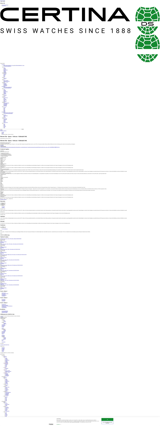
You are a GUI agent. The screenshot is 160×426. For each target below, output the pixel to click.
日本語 (51, 147)
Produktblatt (2, 145)
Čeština (39, 147)
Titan (4, 98)
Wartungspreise (4, 306)
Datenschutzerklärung (5, 311)
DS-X (4, 75)
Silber (4, 110)
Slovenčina (31, 147)
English (7, 147)
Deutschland (3, 325)
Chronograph (5, 103)
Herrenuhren (3, 86)
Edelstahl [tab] (3, 207)
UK (2, 340)
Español (9, 147)
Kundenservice (4, 5)
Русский (43, 147)
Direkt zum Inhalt (2, 0)
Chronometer (5, 104)
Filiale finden (2, 242)
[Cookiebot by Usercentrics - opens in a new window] (51, 424)
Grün (6, 398)
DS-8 (2, 133)
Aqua (4, 67)
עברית (49, 147)
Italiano (13, 147)
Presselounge (3, 294)
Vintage (5, 68)
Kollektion (3, 64)
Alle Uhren (5, 356)
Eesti (5, 147)
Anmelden (1, 316)
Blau (4, 108)
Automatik (5, 78)
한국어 (59, 147)
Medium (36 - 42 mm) (7, 81)
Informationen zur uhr (3, 157)
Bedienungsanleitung (3, 146)
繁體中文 (56, 147)
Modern (5, 70)
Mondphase (5, 105)
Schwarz (5, 107)
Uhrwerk (2, 181)
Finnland (3, 326)
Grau (4, 109)
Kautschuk (5, 101)
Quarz (4, 96)
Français (11, 147)
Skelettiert (5, 72)
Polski (24, 147)
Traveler (5, 69)
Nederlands (17, 147)
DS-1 (4, 76)
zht (37, 147)
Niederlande (3, 331)
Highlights (5, 84)
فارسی (46, 147)
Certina (3, 132)
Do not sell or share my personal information (107, 422)
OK (107, 419)
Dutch (4, 320)
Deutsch (3, 147)
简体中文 (53, 147)
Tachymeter (6, 395)
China (3, 322)
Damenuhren (3, 300)
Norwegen (3, 332)
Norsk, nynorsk (21, 147)
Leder (4, 100)
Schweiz (3, 336)
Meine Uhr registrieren (5, 305)
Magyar (15, 147)
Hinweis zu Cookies (4, 312)
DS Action (5, 73)
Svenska (35, 147)
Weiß (4, 111)
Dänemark (3, 324)
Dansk (1, 147)
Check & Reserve (4, 307)
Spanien (3, 339)
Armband (2, 192)
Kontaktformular (4, 295)
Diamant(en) (5, 118)
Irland (3, 328)
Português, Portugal (27, 147)
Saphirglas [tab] (3, 206)
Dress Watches (6, 91)
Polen (3, 333)
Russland (3, 335)
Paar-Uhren (5, 85)
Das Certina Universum (5, 293)
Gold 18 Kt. (5, 119)
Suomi (33, 147)
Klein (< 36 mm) (6, 80)
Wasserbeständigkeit (8, 392)
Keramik (5, 99)
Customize (58, 424)
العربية (48, 147)
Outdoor (5, 71)
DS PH (5, 74)
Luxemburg (3, 329)
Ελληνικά (41, 147)
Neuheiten (5, 83)
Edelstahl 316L (6, 97)
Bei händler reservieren (3, 199)
